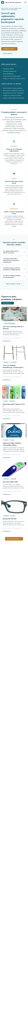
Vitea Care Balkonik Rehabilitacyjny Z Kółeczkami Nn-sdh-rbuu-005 (14, 367)
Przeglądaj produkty (8, 48)
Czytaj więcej (6, 341)
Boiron (6, 401)
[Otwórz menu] (25, 2)
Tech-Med (13, 478)
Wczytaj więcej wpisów (13, 538)
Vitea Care (14, 362)
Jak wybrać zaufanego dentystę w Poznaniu (13, 327)
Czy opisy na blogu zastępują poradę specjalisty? (11, 276)
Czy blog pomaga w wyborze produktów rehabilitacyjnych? (12, 268)
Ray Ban (13, 515)
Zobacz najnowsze (6, 303)
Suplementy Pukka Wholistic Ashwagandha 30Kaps (12, 444)
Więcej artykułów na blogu (13, 283)
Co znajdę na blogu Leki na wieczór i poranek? (11, 252)
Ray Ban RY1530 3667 (10, 519)
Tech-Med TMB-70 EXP (10, 482)
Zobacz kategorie (7, 53)
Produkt (6, 362)
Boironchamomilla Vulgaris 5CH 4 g (14, 405)
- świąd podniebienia (9, 323)
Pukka (12, 440)
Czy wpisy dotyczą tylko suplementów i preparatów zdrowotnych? (11, 260)
